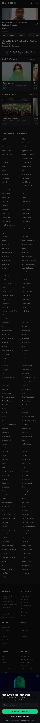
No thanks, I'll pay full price (20, 716)
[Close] (37, 675)
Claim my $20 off (18, 712)
